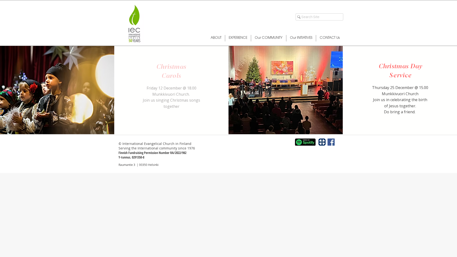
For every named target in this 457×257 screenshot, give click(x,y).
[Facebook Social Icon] (331, 142)
